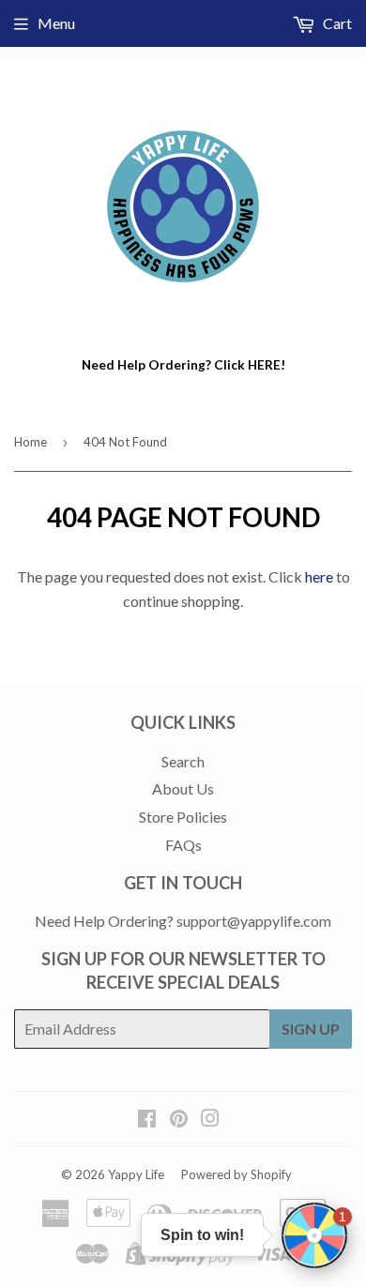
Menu (56, 23)
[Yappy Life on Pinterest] (179, 1119)
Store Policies (183, 816)
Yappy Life (136, 1174)
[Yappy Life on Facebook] (147, 1119)
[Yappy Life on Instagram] (210, 1119)
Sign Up (311, 1028)
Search (183, 761)
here (319, 576)
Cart (336, 23)
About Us (183, 788)
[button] (314, 1235)
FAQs (183, 845)
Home (30, 441)
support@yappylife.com (253, 921)
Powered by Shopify (236, 1174)
